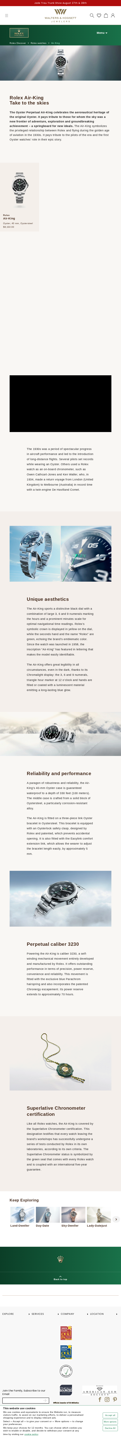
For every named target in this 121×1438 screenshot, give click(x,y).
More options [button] (110, 1422)
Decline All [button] (110, 1428)
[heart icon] (98, 15)
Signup (45, 1400)
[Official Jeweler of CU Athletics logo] (66, 1402)
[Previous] (5, 1219)
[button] (6, 15)
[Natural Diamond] (66, 1371)
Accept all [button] (110, 1415)
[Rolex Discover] (19, 33)
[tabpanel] (22, 1217)
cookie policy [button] (31, 1434)
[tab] (50, 1238)
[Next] (116, 1219)
